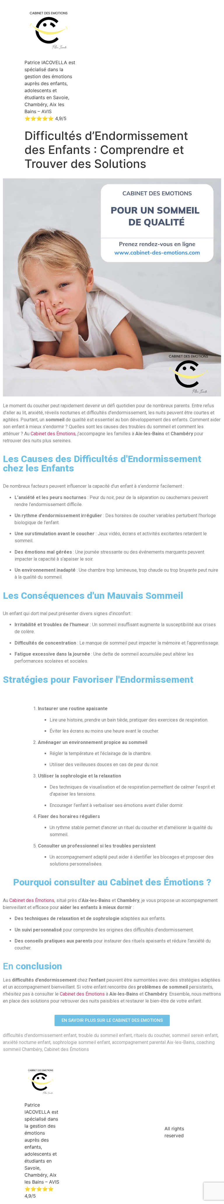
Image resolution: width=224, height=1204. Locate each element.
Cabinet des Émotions (53, 433)
